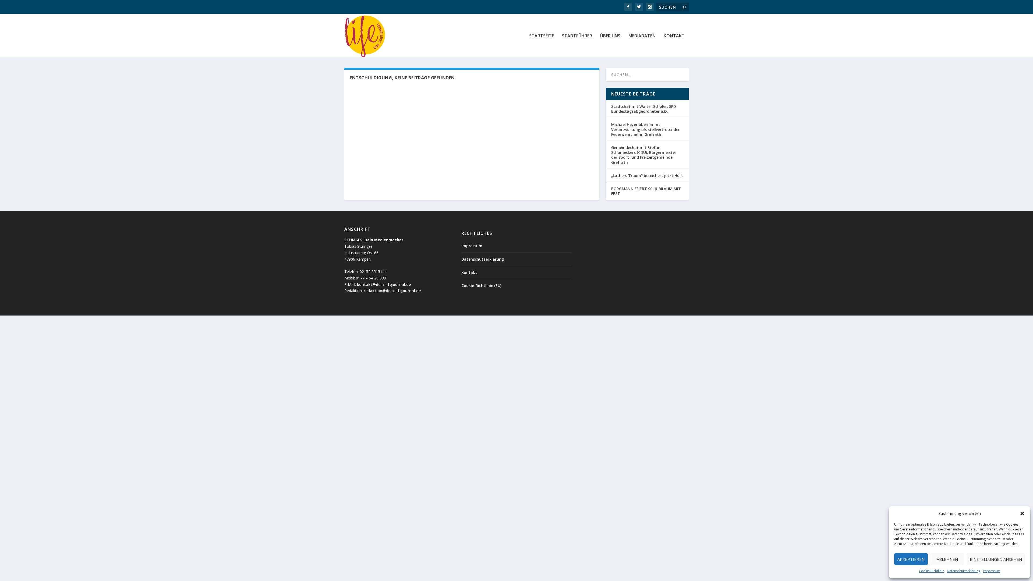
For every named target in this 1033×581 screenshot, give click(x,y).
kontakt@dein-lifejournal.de (384, 284)
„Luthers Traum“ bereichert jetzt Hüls (646, 175)
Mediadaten (642, 36)
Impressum (991, 571)
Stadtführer (577, 36)
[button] (1022, 513)
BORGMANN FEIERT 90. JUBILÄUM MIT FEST (646, 191)
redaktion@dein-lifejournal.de (392, 290)
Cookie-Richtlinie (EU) (481, 285)
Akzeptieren (911, 559)
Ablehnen (947, 559)
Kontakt (674, 36)
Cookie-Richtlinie (931, 571)
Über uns (610, 36)
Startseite (541, 36)
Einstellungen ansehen (996, 559)
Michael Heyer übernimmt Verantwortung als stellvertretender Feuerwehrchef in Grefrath (645, 129)
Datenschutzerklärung (963, 571)
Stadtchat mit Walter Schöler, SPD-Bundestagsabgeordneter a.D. (644, 109)
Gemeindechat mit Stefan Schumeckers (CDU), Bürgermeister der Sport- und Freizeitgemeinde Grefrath (643, 155)
